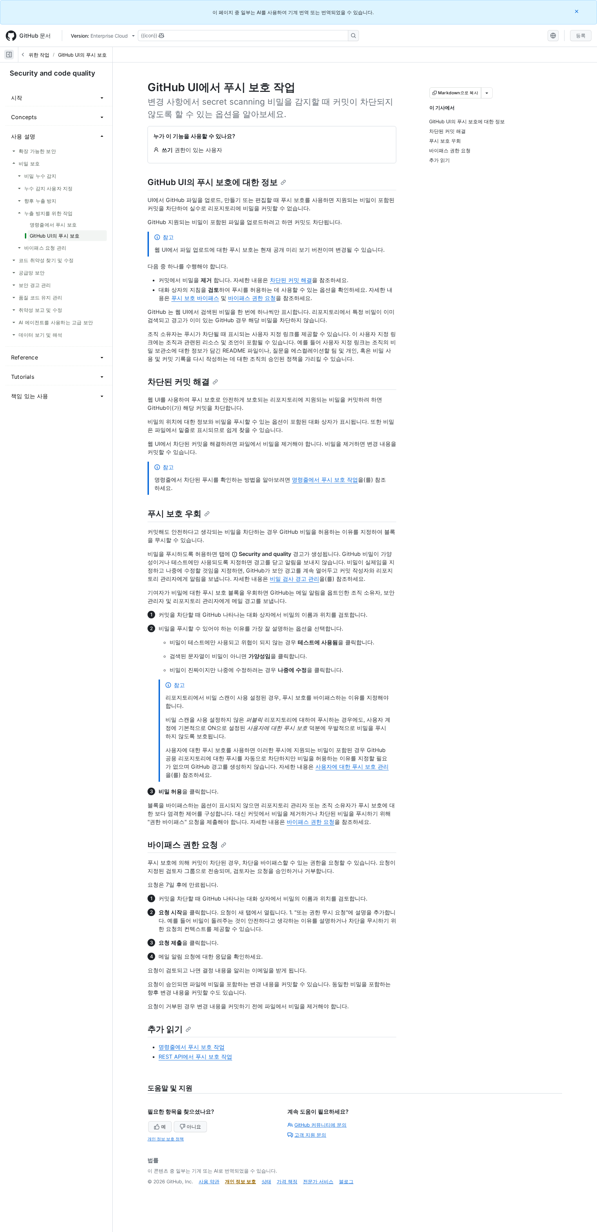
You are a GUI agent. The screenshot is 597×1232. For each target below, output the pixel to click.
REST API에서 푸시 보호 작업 (195, 1056)
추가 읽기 (165, 1029)
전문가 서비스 (318, 1181)
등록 (581, 35)
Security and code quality (52, 73)
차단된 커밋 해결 (291, 280)
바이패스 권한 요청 (252, 298)
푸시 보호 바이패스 (195, 298)
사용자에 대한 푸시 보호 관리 (352, 766)
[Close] (577, 11)
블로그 (346, 1181)
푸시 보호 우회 (174, 514)
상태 (266, 1181)
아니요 (194, 1126)
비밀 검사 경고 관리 (294, 578)
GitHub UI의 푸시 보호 (82, 55)
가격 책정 (287, 1181)
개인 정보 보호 (240, 1181)
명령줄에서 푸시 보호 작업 (325, 479)
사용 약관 (209, 1181)
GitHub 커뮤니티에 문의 (320, 1125)
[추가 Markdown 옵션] (487, 92)
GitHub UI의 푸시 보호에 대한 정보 (213, 182)
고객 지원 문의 (310, 1135)
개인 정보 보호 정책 (166, 1139)
